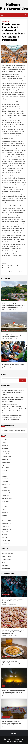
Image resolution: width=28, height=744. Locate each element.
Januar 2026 (5, 453)
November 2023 (6, 523)
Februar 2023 (6, 540)
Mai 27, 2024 (6, 43)
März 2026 (5, 448)
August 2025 (5, 467)
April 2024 (5, 512)
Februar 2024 (6, 518)
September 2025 (7, 465)
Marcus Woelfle (14, 367)
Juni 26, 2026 (5, 635)
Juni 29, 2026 (5, 604)
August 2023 (5, 532)
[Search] (25, 14)
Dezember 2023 (6, 520)
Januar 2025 (5, 487)
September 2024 (7, 498)
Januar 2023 (5, 543)
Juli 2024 (4, 504)
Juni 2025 (4, 473)
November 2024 (6, 493)
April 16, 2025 (5, 309)
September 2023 (7, 529)
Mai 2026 (4, 442)
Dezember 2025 (6, 456)
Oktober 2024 (6, 495)
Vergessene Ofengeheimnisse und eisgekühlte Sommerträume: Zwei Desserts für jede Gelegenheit (12, 417)
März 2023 (5, 537)
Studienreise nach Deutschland (17, 271)
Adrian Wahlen (13, 43)
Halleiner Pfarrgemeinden (14, 6)
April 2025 (5, 479)
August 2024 (5, 501)
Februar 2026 (6, 451)
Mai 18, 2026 (5, 727)
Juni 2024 (4, 507)
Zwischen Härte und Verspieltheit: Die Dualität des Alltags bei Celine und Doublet (13, 392)
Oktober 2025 (6, 462)
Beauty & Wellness (7, 553)
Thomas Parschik (13, 635)
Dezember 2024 (6, 490)
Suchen (3, 374)
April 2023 (5, 534)
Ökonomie (5, 565)
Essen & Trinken (6, 556)
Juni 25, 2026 (5, 664)
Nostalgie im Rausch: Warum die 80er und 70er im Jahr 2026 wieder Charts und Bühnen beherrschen (14, 411)
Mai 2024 (4, 509)
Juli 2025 (4, 470)
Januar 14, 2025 (6, 338)
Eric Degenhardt (13, 727)
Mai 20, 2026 (5, 695)
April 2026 (5, 445)
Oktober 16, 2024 (6, 367)
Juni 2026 (4, 440)
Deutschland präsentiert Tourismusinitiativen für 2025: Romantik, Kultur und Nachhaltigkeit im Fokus (13, 305)
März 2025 (5, 481)
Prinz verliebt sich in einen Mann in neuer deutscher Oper (13, 265)
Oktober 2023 (6, 526)
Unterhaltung (5, 21)
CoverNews (9, 741)
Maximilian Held (14, 338)
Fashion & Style (6, 559)
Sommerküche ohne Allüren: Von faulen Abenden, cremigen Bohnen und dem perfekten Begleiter (13, 399)
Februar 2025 (6, 484)
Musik (3, 562)
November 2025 (6, 459)
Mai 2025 (4, 476)
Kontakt (13, 733)
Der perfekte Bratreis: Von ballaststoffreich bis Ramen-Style (11, 405)
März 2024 (5, 515)
